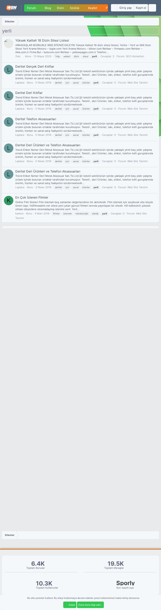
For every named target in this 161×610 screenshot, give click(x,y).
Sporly (125, 583)
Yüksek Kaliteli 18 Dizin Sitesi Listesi (42, 40)
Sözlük (74, 8)
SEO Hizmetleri (135, 56)
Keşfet (92, 8)
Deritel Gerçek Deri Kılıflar (34, 66)
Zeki (17, 56)
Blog (48, 8)
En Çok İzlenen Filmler (31, 197)
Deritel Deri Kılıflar (29, 93)
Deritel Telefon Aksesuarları (35, 119)
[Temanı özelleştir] (114, 7)
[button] (39, 8)
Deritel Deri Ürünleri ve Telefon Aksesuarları (47, 145)
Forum (31, 8)
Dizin (60, 8)
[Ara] (152, 8)
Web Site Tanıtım (137, 82)
